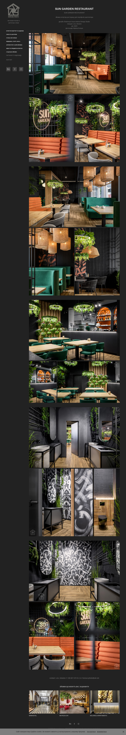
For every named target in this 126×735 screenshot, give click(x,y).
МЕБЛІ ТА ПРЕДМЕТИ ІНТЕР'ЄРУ (14, 48)
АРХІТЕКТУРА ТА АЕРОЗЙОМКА (14, 44)
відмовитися (102, 732)
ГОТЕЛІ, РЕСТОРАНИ (11, 37)
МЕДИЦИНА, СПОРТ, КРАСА (13, 41)
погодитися (91, 732)
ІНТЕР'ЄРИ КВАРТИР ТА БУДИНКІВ (15, 30)
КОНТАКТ (9, 60)
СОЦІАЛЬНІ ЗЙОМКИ (11, 52)
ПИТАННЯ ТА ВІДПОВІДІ (13, 55)
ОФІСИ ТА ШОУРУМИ (11, 34)
